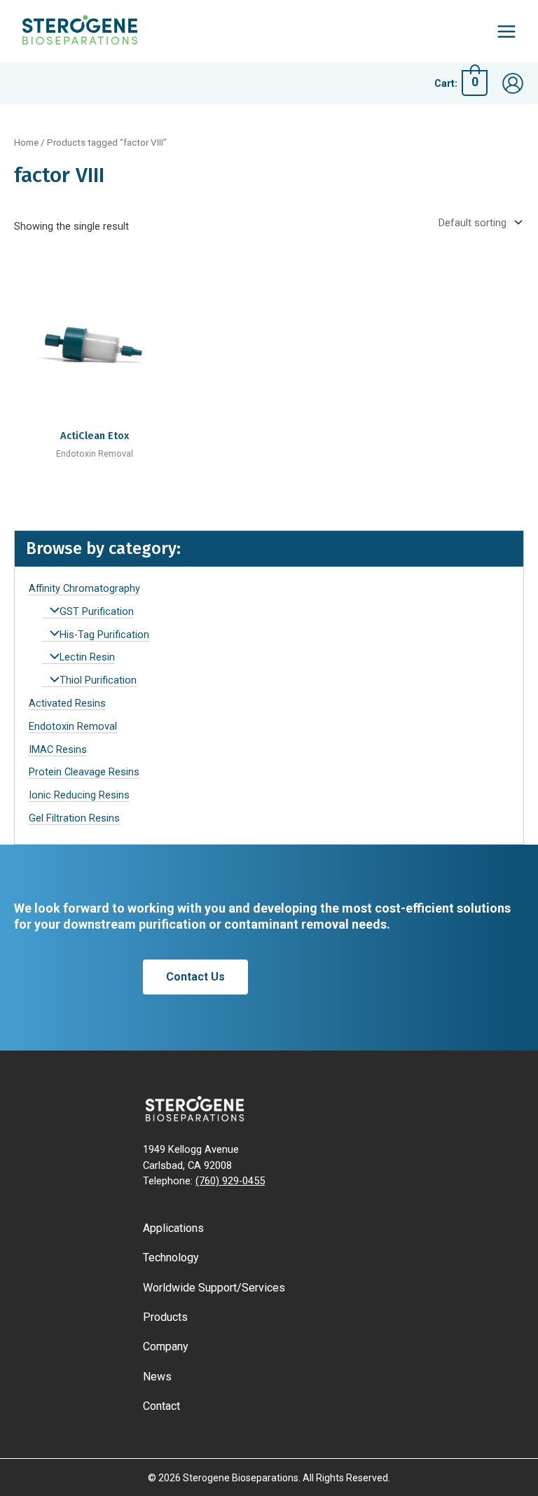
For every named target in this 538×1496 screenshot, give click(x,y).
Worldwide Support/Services (214, 1287)
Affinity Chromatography (84, 588)
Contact (161, 1406)
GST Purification (97, 611)
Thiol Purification (98, 680)
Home (26, 142)
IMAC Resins (58, 749)
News (157, 1376)
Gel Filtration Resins (74, 818)
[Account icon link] (513, 83)
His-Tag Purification (104, 634)
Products (165, 1317)
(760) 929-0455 (230, 1181)
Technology (171, 1257)
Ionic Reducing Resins (79, 795)
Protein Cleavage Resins (84, 772)
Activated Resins (67, 703)
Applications (173, 1228)
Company (165, 1346)
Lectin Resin (87, 657)
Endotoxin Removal (73, 726)
